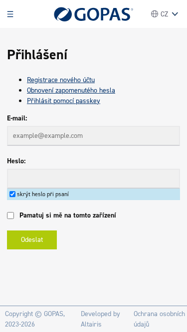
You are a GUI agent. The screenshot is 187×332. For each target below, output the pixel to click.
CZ (164, 14)
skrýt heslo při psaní (43, 194)
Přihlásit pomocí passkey (63, 101)
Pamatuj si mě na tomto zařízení (67, 215)
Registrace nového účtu (61, 80)
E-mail (16, 118)
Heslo (15, 161)
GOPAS (53, 314)
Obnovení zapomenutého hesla (71, 90)
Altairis (91, 324)
